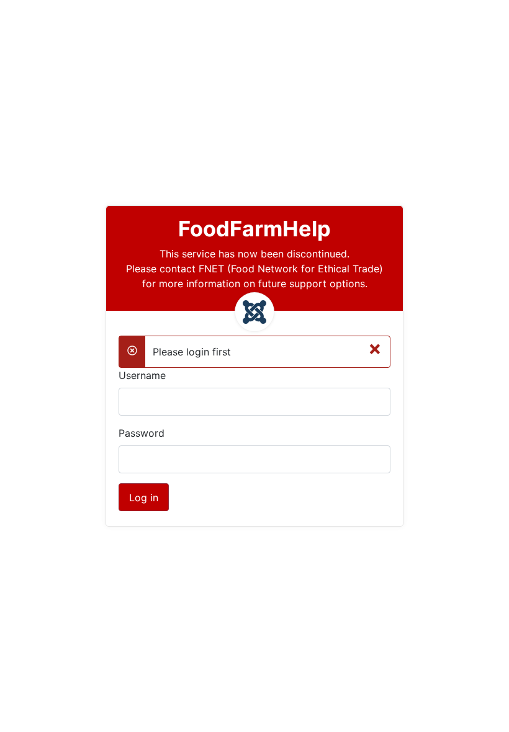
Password (141, 433)
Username (142, 375)
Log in (143, 497)
